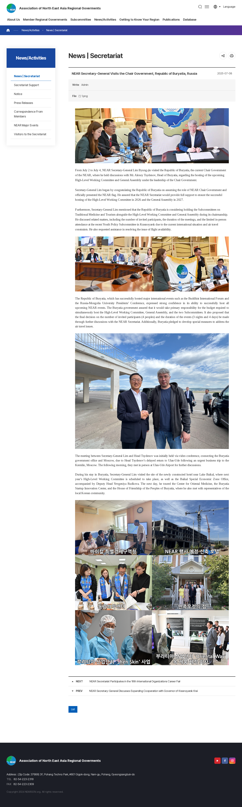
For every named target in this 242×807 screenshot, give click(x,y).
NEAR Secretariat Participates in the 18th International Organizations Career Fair (134, 681)
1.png (84, 96)
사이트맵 (207, 6)
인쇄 (231, 55)
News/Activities (31, 30)
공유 (223, 55)
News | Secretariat (56, 30)
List (73, 709)
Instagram (232, 761)
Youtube (217, 761)
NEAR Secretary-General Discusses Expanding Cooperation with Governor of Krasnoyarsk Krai (143, 691)
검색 (200, 6)
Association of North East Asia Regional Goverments (60, 8)
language (229, 6)
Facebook (225, 761)
